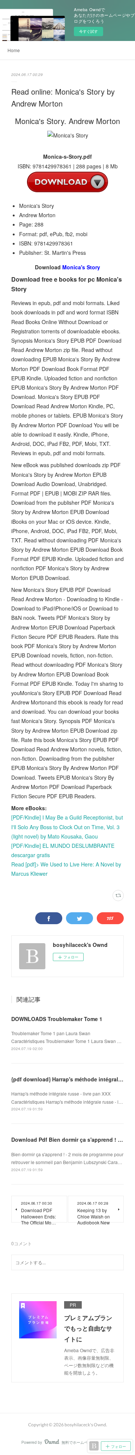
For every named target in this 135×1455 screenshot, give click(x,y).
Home (14, 50)
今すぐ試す (88, 31)
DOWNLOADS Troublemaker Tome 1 (56, 1019)
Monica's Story (81, 267)
